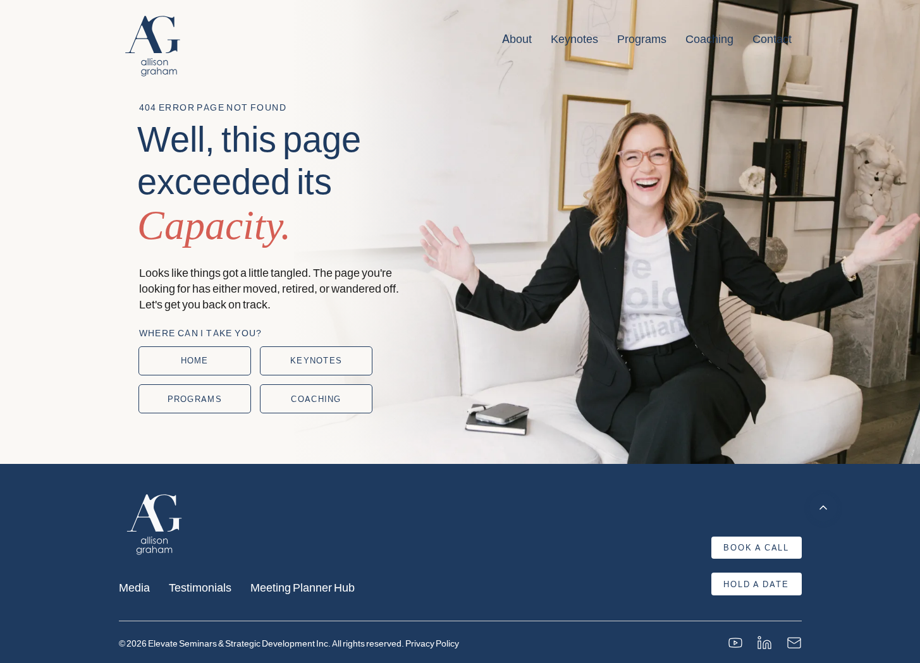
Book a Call (756, 547)
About (517, 39)
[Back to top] (823, 507)
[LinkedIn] (764, 642)
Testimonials (200, 587)
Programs (641, 39)
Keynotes (574, 39)
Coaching (709, 39)
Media (134, 587)
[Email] (794, 642)
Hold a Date (756, 584)
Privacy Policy (432, 643)
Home (195, 360)
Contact (772, 39)
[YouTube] (735, 642)
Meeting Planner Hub (302, 587)
